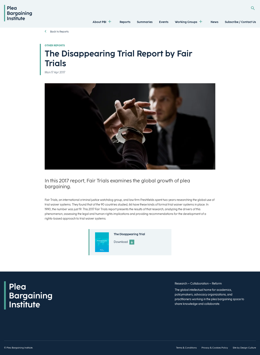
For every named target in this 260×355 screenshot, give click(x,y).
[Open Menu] (109, 22)
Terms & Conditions (186, 347)
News (214, 22)
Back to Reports (59, 31)
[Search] (252, 8)
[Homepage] (18, 20)
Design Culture (248, 347)
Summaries (145, 22)
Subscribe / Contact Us (240, 22)
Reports (125, 22)
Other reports (55, 45)
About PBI (99, 22)
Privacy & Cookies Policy (215, 347)
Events (163, 22)
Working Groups (186, 22)
